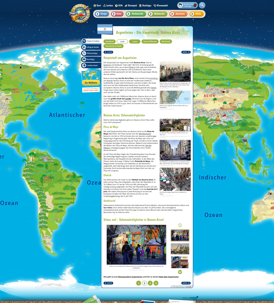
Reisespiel (132, 5)
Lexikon (109, 5)
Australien (180, 13)
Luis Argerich (134, 270)
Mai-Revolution (145, 134)
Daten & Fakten (93, 41)
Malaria (132, 67)
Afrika (198, 13)
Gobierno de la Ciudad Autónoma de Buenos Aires (174, 136)
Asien (119, 13)
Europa (104, 13)
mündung (154, 78)
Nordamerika (137, 13)
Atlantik (109, 80)
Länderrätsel (92, 65)
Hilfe (120, 5)
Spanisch (107, 65)
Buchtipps (146, 5)
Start (99, 5)
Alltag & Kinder (93, 47)
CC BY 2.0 (141, 270)
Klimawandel (162, 5)
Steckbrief (109, 41)
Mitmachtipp (92, 53)
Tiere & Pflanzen (150, 41)
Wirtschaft (166, 41)
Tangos (153, 87)
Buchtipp (90, 59)
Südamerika (159, 13)
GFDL (166, 88)
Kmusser (164, 109)
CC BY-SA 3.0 (170, 109)
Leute (135, 41)
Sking (163, 88)
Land (122, 41)
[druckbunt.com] (190, 298)
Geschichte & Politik (113, 46)
